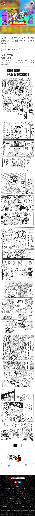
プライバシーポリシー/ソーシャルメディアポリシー (17, 488)
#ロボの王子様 (6, 49)
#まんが (16, 49)
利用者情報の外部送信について (17, 498)
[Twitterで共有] (9, 465)
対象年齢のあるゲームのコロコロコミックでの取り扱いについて (17, 506)
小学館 (17, 486)
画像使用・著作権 (17, 491)
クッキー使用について (17, 493)
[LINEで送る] (26, 465)
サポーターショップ (17, 501)
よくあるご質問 (17, 503)
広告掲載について (17, 496)
